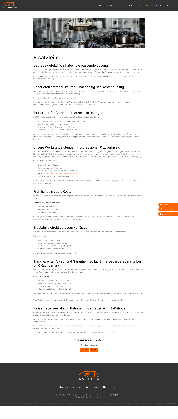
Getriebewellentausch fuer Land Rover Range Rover (166, 403)
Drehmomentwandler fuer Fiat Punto (59, 403)
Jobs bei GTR (156, 6)
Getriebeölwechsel (71, 174)
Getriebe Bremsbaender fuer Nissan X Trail (94, 403)
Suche (113, 395)
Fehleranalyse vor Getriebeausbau (110, 403)
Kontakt (168, 6)
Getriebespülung (55, 174)
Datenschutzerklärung (103, 395)
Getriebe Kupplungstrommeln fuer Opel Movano (127, 403)
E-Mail (95, 350)
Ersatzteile (142, 6)
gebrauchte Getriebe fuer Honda (45, 403)
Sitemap (118, 395)
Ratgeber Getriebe (126, 6)
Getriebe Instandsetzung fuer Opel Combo (30, 403)
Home (99, 6)
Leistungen (109, 6)
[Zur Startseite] (10, 8)
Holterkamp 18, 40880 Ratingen (71, 387)
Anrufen (85, 350)
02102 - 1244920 (93, 387)
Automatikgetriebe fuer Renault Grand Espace (146, 403)
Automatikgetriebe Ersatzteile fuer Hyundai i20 (77, 403)
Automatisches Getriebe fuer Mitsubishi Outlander (11, 403)
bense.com (98, 397)
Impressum (90, 395)
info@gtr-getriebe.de (112, 387)
